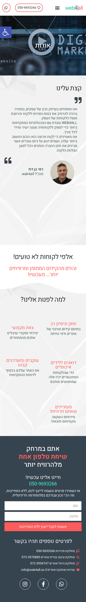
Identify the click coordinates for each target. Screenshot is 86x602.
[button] (57, 8)
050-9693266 (43, 483)
